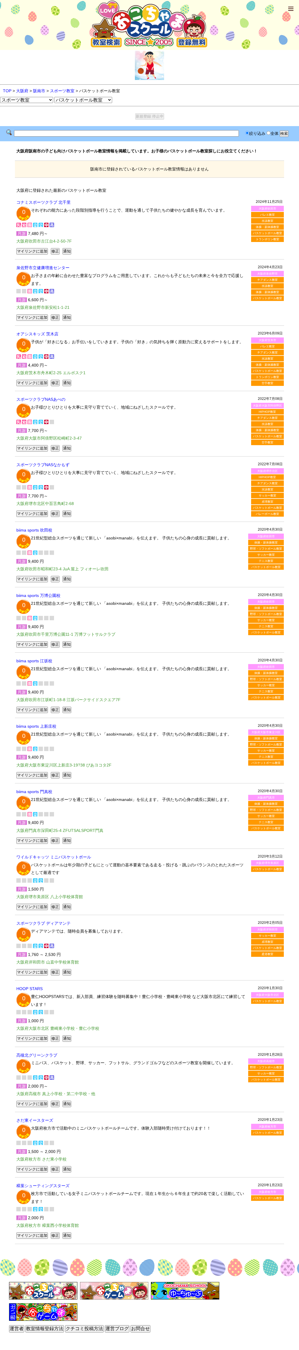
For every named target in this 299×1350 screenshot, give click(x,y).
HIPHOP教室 (267, 411)
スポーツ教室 (62, 90)
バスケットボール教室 (267, 233)
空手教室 (267, 383)
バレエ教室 (267, 214)
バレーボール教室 (267, 513)
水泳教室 (267, 220)
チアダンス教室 (267, 279)
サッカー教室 (267, 495)
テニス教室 (266, 560)
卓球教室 (267, 501)
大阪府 (22, 90)
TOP (7, 90)
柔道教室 (267, 954)
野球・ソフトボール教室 (266, 548)
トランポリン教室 (267, 239)
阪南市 (39, 90)
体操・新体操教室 (267, 227)
